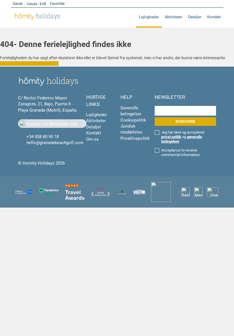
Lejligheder (149, 17)
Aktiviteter (173, 17)
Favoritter (57, 4)
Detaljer (194, 17)
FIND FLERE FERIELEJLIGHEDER (29, 63)
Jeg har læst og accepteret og (182, 137)
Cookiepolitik (133, 120)
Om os (92, 139)
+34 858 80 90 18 (43, 136)
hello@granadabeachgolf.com (55, 142)
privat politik (171, 137)
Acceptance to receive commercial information (180, 152)
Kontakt (214, 17)
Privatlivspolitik (135, 138)
